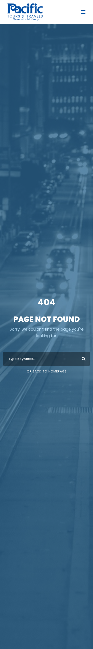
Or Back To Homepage (46, 371)
